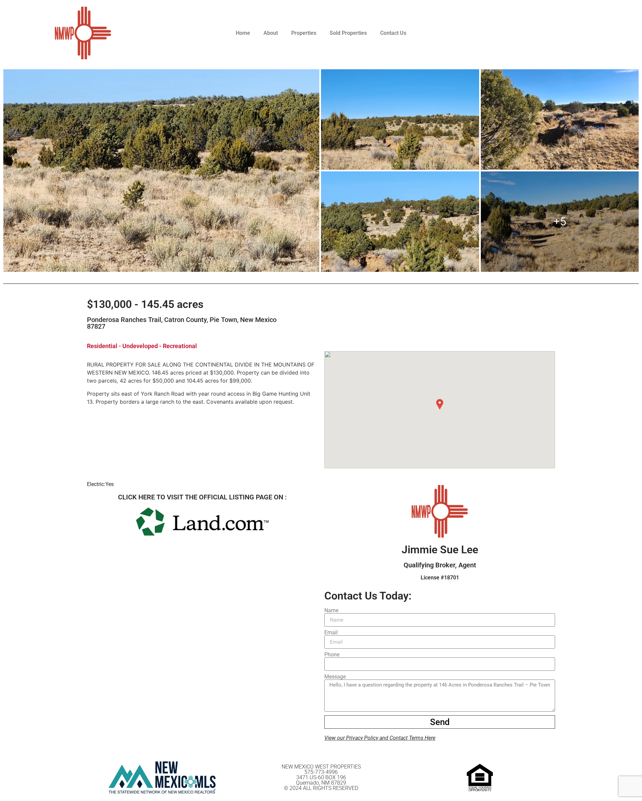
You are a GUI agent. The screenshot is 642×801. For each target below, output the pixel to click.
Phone (331, 654)
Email (331, 632)
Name (331, 610)
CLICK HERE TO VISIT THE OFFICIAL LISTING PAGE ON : (202, 497)
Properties (303, 33)
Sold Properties (348, 33)
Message (335, 676)
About (270, 33)
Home (243, 33)
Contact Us (393, 33)
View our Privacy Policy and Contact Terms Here (379, 738)
